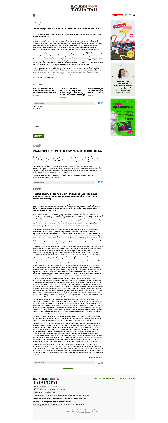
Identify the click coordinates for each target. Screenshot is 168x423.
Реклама (132, 378)
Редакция (123, 378)
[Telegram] (102, 103)
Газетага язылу (118, 16)
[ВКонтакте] (99, 103)
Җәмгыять (36, 189)
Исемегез (36, 126)
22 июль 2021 (37, 22)
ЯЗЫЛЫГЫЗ (55, 77)
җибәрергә (38, 136)
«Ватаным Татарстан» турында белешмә (104, 378)
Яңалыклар (36, 24)
